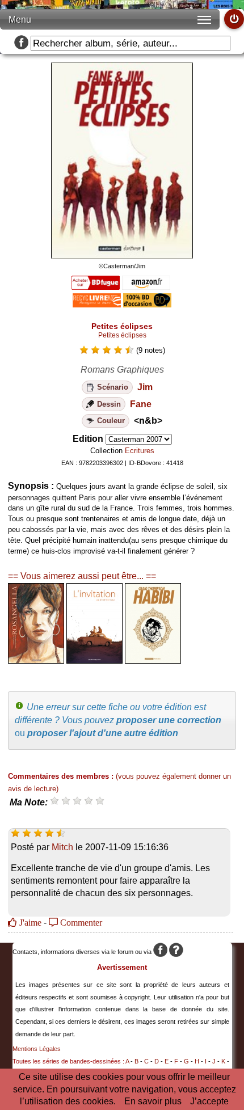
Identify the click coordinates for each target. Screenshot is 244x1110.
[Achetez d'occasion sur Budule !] (147, 304)
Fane (141, 404)
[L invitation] (94, 660)
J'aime (29, 922)
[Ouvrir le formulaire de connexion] (234, 19)
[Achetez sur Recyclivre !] (97, 304)
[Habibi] (153, 660)
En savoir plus (153, 1101)
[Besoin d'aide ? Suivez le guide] (176, 951)
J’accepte (209, 1101)
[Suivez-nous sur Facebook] (21, 43)
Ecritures (139, 450)
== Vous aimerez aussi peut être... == (82, 576)
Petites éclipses (122, 335)
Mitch (62, 847)
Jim (145, 387)
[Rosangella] (36, 660)
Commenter (80, 922)
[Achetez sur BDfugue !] (95, 287)
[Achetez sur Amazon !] (146, 287)
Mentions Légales (36, 1048)
